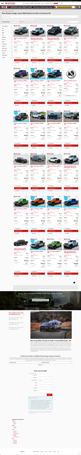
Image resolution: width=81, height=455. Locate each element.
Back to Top (41, 364)
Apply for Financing (45, 362)
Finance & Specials (37, 3)
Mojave (7, 19)
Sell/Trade (31, 3)
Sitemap (55, 451)
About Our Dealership (35, 451)
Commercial (47, 3)
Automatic (16, 19)
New (23, 3)
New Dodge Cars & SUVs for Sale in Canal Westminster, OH (16, 323)
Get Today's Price (17, 57)
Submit (49, 394)
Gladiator (12, 21)
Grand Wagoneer (16, 436)
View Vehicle (17, 62)
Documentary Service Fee (17, 87)
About (51, 3)
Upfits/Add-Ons (66, 85)
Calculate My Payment (18, 60)
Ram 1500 (15, 440)
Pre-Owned (27, 3)
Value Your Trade (13, 362)
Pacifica (14, 422)
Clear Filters (21, 21)
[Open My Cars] (62, 3)
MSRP (15, 42)
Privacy (46, 451)
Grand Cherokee (16, 433)
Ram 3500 (15, 442)
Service (42, 3)
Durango (14, 426)
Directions (42, 451)
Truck (11, 19)
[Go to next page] (78, 282)
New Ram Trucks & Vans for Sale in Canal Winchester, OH (16, 318)
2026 (3, 19)
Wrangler (14, 434)
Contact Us (50, 451)
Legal (58, 451)
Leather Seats (30, 19)
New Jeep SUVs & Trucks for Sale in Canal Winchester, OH (16, 313)
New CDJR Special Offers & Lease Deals (40, 300)
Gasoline (21, 19)
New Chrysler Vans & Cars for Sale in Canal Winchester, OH (16, 328)
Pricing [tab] (18, 40)
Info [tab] (24, 40)
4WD (25, 19)
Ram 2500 (15, 441)
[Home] (2, 3)
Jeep (17, 21)
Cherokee (15, 431)
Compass (14, 432)
